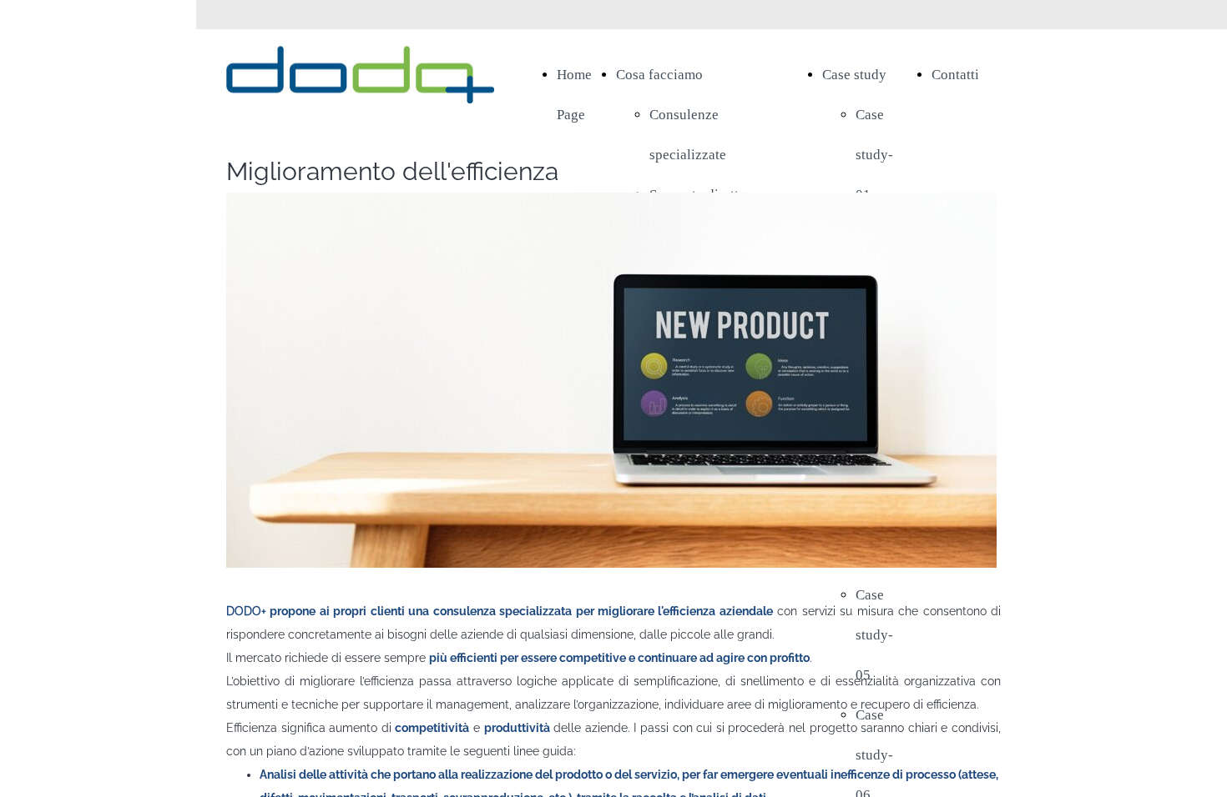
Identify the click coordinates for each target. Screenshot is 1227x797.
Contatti (955, 75)
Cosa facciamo (659, 75)
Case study (854, 75)
